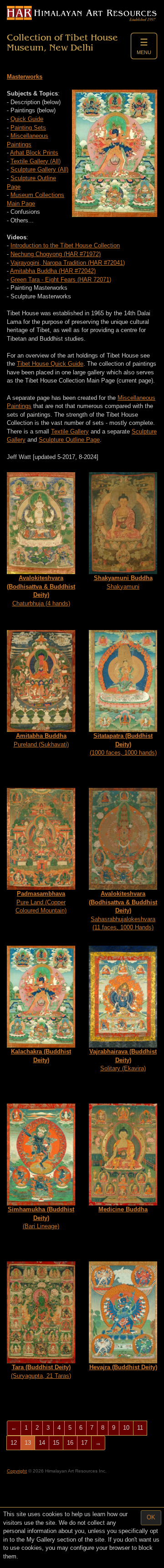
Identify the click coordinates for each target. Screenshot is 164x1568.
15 (56, 1442)
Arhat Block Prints (34, 152)
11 (140, 1427)
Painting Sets (28, 127)
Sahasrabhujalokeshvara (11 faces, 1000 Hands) (123, 910)
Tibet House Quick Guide (50, 363)
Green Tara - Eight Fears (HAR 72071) (60, 279)
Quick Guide (26, 119)
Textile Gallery (70, 431)
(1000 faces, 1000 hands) (123, 744)
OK (151, 1517)
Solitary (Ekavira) (123, 1060)
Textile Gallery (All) (35, 161)
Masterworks (24, 76)
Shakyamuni (123, 582)
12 (13, 1442)
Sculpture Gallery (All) (39, 169)
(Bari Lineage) (41, 1218)
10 (126, 1427)
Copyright (17, 1470)
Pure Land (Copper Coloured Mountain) (41, 902)
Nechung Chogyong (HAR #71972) (55, 254)
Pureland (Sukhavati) (41, 740)
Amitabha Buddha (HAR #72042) (53, 270)
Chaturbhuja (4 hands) (41, 591)
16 (70, 1442)
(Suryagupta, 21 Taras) (41, 1371)
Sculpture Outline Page (69, 439)
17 (84, 1442)
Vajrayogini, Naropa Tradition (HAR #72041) (67, 262)
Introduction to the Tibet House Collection (65, 245)
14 (42, 1442)
